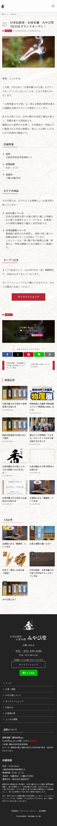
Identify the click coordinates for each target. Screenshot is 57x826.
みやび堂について (13, 695)
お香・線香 (10, 689)
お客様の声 (10, 713)
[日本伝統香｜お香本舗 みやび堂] (2, 6)
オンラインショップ (28, 664)
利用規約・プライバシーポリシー (24, 811)
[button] (7, 354)
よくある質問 (11, 719)
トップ (8, 683)
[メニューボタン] (53, 6)
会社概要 (42, 811)
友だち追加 (29, 672)
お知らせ (8, 31)
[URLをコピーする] (50, 354)
